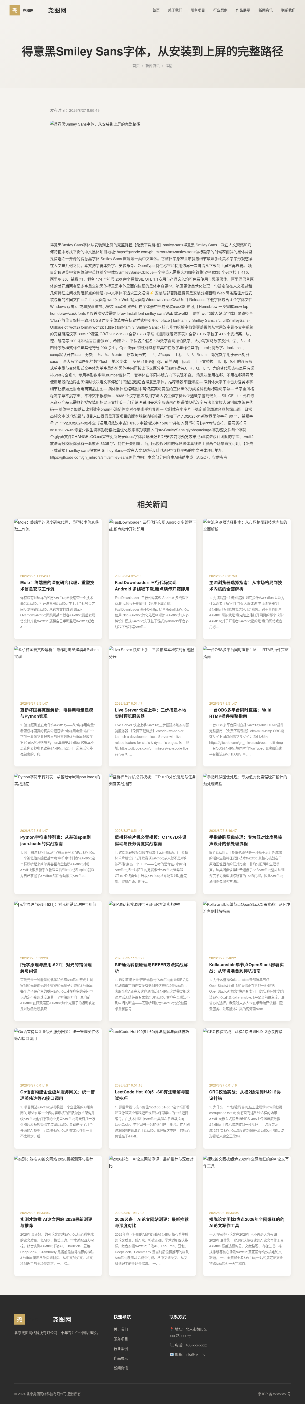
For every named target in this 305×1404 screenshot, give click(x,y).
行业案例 (220, 9)
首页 (156, 9)
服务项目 (198, 9)
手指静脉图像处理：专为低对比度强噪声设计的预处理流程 (245, 840)
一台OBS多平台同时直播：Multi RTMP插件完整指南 (240, 713)
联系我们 (288, 9)
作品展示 (243, 9)
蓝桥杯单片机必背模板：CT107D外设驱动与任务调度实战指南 (151, 840)
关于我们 (175, 9)
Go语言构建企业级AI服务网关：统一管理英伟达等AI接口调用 (57, 1095)
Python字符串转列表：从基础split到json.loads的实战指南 (55, 840)
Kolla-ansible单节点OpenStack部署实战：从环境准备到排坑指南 (246, 967)
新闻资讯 (266, 9)
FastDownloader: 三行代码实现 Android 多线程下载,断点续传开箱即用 (152, 585)
